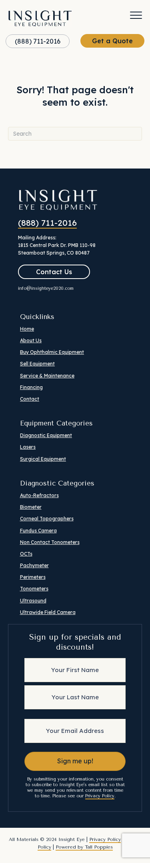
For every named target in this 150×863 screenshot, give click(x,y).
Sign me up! (75, 761)
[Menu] (136, 15)
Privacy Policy (99, 796)
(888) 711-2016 (47, 222)
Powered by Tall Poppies (84, 847)
